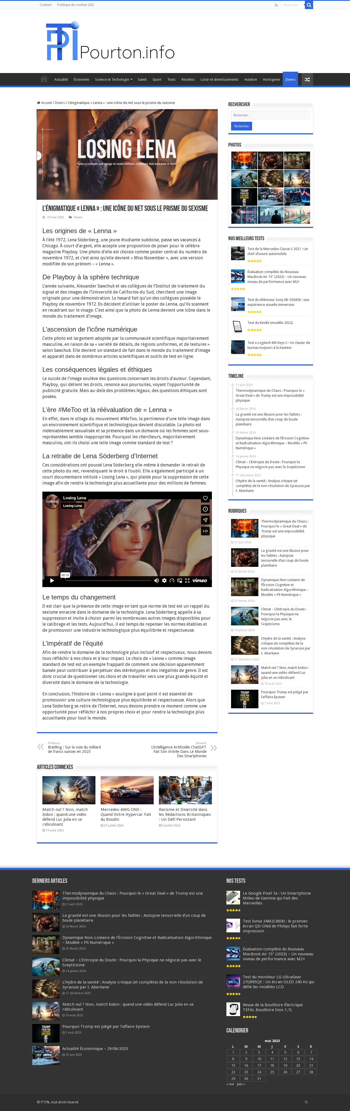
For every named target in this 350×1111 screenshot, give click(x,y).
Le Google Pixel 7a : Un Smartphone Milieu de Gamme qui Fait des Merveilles (277, 898)
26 (285, 1072)
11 (272, 1059)
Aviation (250, 79)
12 (285, 1059)
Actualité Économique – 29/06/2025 (95, 1048)
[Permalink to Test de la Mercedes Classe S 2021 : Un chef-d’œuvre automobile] (238, 253)
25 (272, 1072)
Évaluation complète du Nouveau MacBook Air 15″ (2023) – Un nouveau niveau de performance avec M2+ (276, 277)
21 (311, 1065)
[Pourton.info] (109, 40)
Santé (142, 79)
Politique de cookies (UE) (75, 5)
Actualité (61, 79)
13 (298, 1059)
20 (298, 1065)
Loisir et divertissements (219, 79)
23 (246, 1072)
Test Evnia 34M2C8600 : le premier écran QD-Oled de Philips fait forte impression (275, 926)
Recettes (188, 79)
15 (233, 1065)
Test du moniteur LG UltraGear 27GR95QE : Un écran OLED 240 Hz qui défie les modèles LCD (278, 981)
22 (233, 1072)
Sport (157, 79)
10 (259, 1059)
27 (298, 1072)
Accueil (44, 79)
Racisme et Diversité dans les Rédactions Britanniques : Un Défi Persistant (185, 814)
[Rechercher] (309, 5)
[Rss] (276, 5)
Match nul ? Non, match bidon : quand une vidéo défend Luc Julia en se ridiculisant (65, 817)
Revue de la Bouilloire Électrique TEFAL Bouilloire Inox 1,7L (273, 1007)
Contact (46, 5)
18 (272, 1065)
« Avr (230, 1084)
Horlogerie (271, 79)
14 (311, 1059)
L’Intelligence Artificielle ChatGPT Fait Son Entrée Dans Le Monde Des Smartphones (178, 749)
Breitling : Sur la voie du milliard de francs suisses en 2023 (74, 747)
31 (259, 1079)
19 (285, 1065)
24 (259, 1072)
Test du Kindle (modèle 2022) (270, 323)
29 (233, 1079)
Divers (290, 79)
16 (246, 1065)
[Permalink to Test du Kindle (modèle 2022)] (238, 327)
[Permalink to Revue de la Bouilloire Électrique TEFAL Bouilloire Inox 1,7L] (233, 1009)
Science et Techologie (112, 79)
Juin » (241, 1084)
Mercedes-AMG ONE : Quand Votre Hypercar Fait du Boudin (126, 814)
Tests (171, 79)
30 (246, 1079)
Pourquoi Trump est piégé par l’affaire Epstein (106, 1026)
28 (311, 1072)
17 (259, 1065)
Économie (81, 79)
